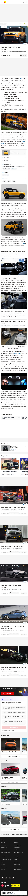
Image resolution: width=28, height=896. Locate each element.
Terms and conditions (19, 867)
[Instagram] (6, 878)
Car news (3, 849)
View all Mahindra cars (13, 782)
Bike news (16, 849)
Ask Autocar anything (6, 859)
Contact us (3, 867)
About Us (16, 859)
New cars (3, 842)
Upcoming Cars (4, 845)
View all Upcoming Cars (13, 756)
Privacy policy (17, 864)
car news (7, 834)
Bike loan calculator (18, 852)
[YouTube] (2, 878)
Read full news (13, 512)
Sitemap (3, 864)
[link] (10, 744)
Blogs (2, 862)
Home (2, 834)
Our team (16, 862)
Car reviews (4, 847)
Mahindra (21, 78)
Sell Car (3, 869)
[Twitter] (13, 878)
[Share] (26, 44)
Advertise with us (18, 869)
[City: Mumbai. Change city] (26, 2)
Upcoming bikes (17, 845)
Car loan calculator (5, 852)
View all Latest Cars (13, 829)
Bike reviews (17, 847)
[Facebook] (9, 878)
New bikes (16, 842)
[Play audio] (24, 44)
